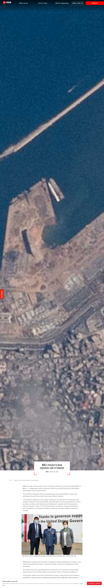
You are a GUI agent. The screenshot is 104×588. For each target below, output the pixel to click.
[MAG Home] (7, 3)
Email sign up (77, 3)
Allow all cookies (94, 583)
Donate (95, 3)
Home (10, 480)
